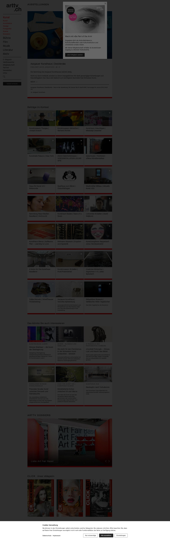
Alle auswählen (106, 535)
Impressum (57, 535)
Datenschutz (46, 535)
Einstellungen (121, 535)
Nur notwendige (90, 535)
